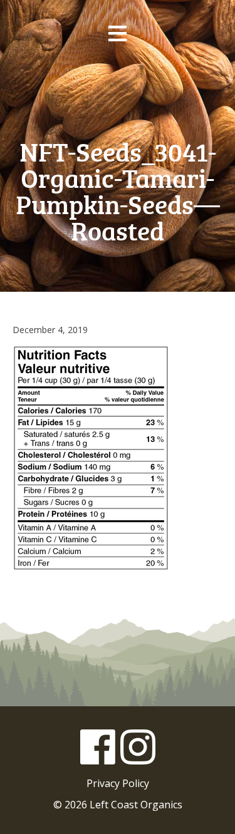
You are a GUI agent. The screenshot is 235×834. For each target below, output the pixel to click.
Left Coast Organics (118, 93)
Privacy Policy (117, 783)
